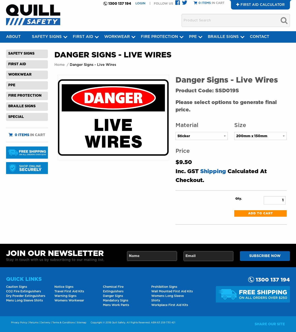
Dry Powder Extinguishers (25, 296)
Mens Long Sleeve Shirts (24, 300)
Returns (33, 322)
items (22, 135)
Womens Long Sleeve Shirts (167, 298)
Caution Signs (16, 286)
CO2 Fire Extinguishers (23, 291)
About (13, 37)
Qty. (238, 198)
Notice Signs (63, 286)
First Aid (83, 37)
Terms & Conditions (63, 322)
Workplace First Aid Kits (169, 305)
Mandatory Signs (115, 300)
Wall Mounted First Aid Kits (172, 291)
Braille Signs (223, 37)
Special (16, 117)
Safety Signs (47, 37)
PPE (193, 37)
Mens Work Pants (116, 305)
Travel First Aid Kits (69, 291)
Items (204, 3)
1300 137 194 (119, 3)
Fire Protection (159, 37)
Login (140, 3)
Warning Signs (65, 296)
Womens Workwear (69, 300)
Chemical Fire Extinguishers (113, 289)
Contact (259, 37)
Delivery (45, 322)
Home (59, 65)
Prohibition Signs (164, 286)
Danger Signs (113, 296)
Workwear (117, 37)
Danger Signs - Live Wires (93, 65)
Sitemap (81, 322)
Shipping (213, 171)
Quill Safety (118, 322)
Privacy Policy (19, 322)
